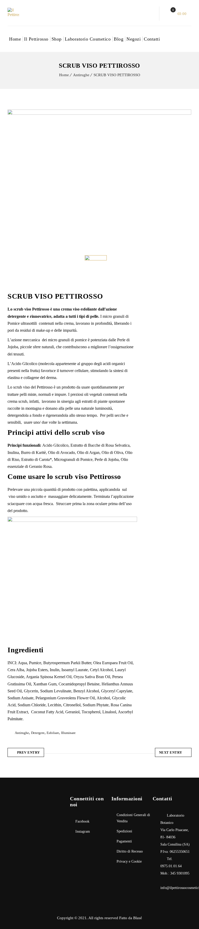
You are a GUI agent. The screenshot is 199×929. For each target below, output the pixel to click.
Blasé (137, 918)
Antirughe (81, 75)
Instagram (82, 831)
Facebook (82, 821)
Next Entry (170, 752)
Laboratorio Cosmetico (88, 39)
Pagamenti (124, 841)
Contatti (152, 39)
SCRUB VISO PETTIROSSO (117, 75)
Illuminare (68, 733)
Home (15, 39)
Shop (57, 39)
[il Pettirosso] (19, 12)
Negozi (133, 39)
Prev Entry (28, 752)
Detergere (38, 733)
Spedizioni (124, 831)
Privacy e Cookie (129, 861)
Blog (118, 39)
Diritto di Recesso (130, 851)
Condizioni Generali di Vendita (133, 818)
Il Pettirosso (36, 39)
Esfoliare (53, 733)
